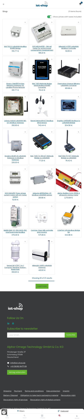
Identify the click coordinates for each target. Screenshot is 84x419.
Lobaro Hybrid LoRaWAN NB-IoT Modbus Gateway (15, 122)
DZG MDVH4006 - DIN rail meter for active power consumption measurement (42, 48)
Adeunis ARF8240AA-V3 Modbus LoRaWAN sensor (42, 194)
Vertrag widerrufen (17, 372)
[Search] (25, 416)
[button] (64, 411)
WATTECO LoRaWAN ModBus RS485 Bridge (15, 47)
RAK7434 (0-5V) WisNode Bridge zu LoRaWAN (69, 157)
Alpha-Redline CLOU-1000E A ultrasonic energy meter (69, 194)
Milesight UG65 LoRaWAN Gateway (42, 266)
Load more (42, 286)
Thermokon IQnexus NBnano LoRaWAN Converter (68, 85)
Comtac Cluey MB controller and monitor (42, 231)
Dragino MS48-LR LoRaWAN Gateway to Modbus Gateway (15, 158)
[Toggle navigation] (3, 4)
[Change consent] (4, 412)
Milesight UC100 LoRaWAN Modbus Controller (69, 47)
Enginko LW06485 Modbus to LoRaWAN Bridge (68, 122)
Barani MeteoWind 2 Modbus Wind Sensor (42, 122)
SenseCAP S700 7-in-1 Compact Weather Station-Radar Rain (15, 267)
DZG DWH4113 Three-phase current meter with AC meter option (15, 195)
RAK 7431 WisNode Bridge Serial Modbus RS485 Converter (42, 85)
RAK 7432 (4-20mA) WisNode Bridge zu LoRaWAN (41, 157)
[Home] (7, 416)
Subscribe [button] (70, 335)
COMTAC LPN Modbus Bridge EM (68, 231)
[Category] (42, 416)
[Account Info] (77, 416)
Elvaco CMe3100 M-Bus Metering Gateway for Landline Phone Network (15, 85)
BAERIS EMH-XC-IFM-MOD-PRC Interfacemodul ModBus (15, 231)
